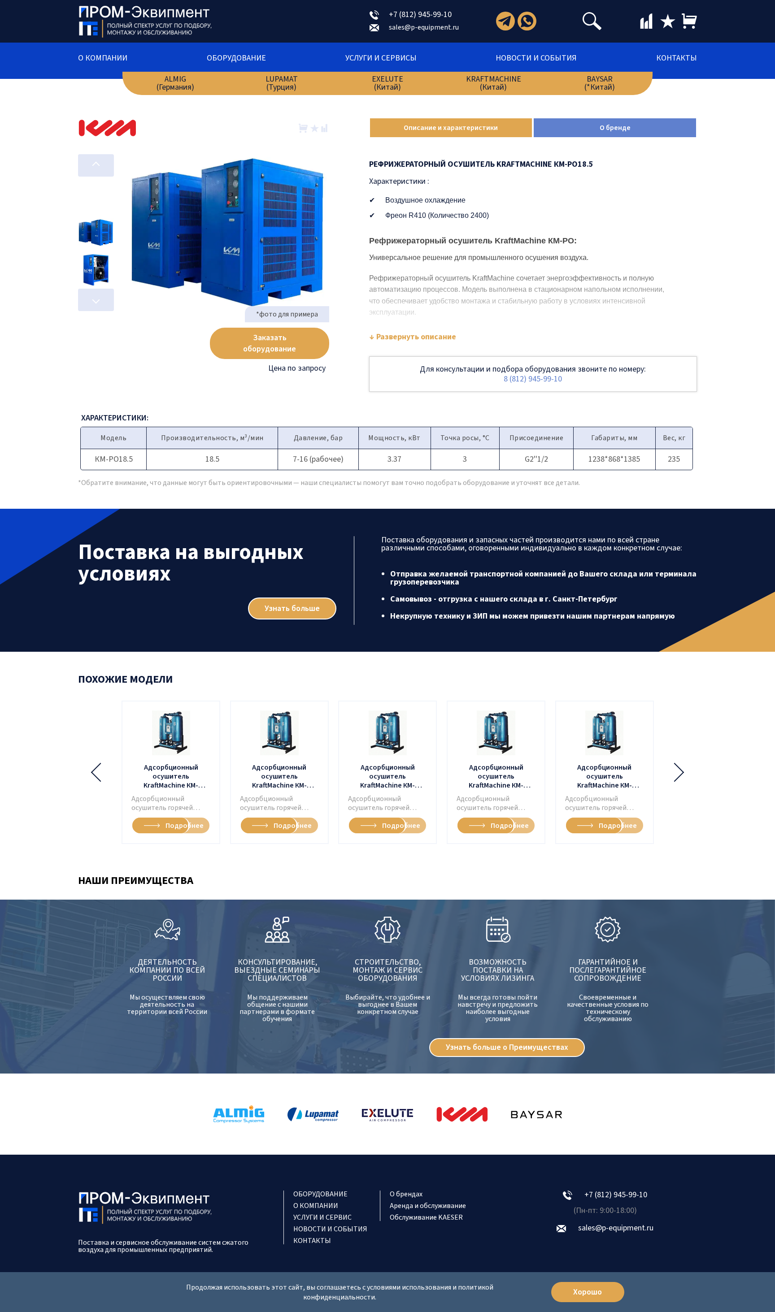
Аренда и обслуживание (428, 1205)
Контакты (676, 58)
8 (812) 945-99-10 (533, 379)
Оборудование (236, 58)
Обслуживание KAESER (426, 1217)
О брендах (406, 1194)
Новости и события (536, 58)
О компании (102, 58)
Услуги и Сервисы (381, 58)
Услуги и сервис (322, 1217)
